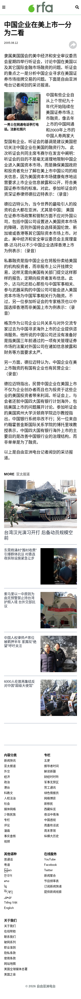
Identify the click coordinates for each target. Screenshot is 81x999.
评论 (7, 825)
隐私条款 (10, 953)
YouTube (50, 859)
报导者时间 (51, 766)
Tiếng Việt (10, 902)
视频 (7, 841)
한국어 (8, 875)
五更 (47, 760)
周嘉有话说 (51, 825)
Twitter (48, 870)
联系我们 (10, 936)
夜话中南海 (51, 814)
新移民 (48, 803)
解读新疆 (50, 771)
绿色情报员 (51, 793)
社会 (7, 803)
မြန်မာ (8, 870)
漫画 (7, 830)
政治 (7, 782)
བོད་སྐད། (8, 891)
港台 (7, 787)
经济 (7, 776)
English (9, 908)
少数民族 (10, 814)
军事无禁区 (51, 782)
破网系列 (10, 942)
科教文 (8, 793)
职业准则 (10, 947)
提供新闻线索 (53, 891)
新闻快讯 (10, 760)
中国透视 (50, 820)
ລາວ (6, 881)
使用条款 (10, 958)
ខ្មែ (5, 886)
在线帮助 (10, 931)
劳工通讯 (50, 787)
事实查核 (10, 836)
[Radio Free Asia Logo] (40, 7)
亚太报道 (10, 766)
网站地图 (10, 963)
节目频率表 (51, 881)
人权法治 (10, 798)
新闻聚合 (50, 875)
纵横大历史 (51, 836)
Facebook (50, 864)
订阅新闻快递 (53, 886)
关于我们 (10, 926)
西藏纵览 (50, 809)
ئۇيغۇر (8, 897)
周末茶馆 (50, 830)
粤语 (7, 864)
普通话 (8, 859)
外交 (7, 771)
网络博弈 (50, 798)
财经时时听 (51, 776)
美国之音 (10, 974)
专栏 (7, 820)
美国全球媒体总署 (15, 969)
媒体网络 (10, 809)
